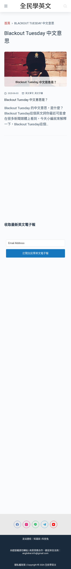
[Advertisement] (35, 179)
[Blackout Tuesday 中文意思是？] (35, 69)
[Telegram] (44, 524)
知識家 (37, 538)
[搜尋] (65, 6)
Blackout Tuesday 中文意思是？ (26, 100)
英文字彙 (39, 93)
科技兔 (45, 538)
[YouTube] (53, 524)
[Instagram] (26, 524)
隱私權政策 (20, 564)
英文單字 (29, 93)
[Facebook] (17, 524)
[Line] (35, 524)
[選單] (5, 6)
